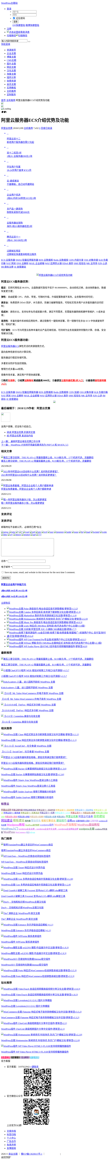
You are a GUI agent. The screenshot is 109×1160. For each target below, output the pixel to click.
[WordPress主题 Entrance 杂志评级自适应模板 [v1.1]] (27, 925)
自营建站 (20, 267)
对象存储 (91, 260)
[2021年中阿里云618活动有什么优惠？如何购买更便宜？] (30, 471)
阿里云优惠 (6, 128)
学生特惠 (34, 1057)
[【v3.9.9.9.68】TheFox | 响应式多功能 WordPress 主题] (28, 705)
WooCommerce (20, 832)
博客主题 (11, 57)
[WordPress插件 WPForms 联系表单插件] (21, 936)
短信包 (80, 263)
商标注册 (7, 267)
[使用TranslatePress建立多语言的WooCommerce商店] (27, 844)
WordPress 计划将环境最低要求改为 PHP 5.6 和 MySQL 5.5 (34, 445)
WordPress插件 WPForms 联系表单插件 (20, 942)
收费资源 (11, 81)
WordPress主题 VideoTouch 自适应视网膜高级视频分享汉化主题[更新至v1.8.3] (39, 994)
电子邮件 (6, 567)
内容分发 (76, 260)
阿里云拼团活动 (29, 810)
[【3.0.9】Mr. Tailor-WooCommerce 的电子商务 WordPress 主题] (32, 693)
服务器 (28, 821)
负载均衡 (101, 392)
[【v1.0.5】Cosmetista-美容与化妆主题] (20, 716)
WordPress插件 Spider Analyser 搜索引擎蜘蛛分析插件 (27, 797)
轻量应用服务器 (27, 260)
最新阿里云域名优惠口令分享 (20, 441)
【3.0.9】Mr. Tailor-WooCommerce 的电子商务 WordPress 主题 (31, 699)
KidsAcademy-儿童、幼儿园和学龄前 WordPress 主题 (27, 687)
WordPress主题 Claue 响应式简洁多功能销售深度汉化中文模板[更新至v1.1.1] (38, 740)
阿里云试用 (6, 810)
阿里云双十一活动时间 (46, 810)
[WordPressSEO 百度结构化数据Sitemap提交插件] (25, 959)
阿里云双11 (61, 817)
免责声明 (11, 1145)
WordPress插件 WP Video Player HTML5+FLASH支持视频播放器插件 (35, 1052)
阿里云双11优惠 (50, 817)
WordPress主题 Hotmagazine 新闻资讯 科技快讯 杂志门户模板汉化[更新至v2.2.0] (40, 1040)
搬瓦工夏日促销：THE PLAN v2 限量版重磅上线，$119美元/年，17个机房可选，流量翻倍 (46, 461)
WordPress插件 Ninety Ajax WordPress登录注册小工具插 (28, 786)
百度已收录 (46, 128)
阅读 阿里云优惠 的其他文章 (21, 432)
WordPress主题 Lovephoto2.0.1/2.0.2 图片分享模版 (25, 1006)
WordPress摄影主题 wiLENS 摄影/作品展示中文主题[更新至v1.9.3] (33, 953)
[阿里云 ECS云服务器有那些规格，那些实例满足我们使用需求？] (34, 757)
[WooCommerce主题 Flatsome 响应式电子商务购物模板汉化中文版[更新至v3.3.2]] (41, 1012)
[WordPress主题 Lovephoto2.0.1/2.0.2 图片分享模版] (26, 1000)
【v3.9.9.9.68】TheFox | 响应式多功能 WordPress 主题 (27, 710)
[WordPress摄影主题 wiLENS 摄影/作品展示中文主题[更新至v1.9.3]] (35, 947)
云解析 (22, 263)
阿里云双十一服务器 (12, 813)
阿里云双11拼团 (24, 817)
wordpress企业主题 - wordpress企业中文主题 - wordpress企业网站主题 (48, 829)
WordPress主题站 (9, 3)
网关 (11, 263)
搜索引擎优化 (48, 820)
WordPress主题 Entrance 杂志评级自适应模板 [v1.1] (26, 930)
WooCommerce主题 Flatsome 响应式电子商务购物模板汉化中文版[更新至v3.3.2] (40, 1017)
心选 (102, 263)
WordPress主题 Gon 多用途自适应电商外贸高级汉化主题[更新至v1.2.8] (36, 885)
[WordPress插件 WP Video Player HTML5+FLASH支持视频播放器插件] (36, 1046)
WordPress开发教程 (65, 824)
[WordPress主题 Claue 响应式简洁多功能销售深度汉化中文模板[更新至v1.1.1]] (40, 734)
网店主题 (11, 67)
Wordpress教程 (16, 824)
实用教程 (11, 87)
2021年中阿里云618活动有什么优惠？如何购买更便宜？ (29, 475)
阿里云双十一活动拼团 (65, 810)
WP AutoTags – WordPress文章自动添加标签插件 (24, 862)
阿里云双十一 (77, 813)
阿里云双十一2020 (62, 813)
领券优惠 (5, 1057)
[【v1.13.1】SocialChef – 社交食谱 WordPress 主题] (26, 746)
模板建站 (18, 820)
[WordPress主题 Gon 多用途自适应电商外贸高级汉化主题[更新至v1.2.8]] (37, 879)
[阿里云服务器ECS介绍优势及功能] (54, 275)
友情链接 (11, 1148)
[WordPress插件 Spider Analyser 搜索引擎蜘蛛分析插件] (28, 791)
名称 (4, 561)
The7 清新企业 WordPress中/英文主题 (19, 919)
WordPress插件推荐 (32, 825)
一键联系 (34, 1067)
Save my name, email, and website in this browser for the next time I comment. (40, 572)
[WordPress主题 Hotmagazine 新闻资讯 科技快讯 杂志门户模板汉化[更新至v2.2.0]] (41, 1034)
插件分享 (11, 77)
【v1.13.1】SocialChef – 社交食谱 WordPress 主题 (25, 751)
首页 (3, 100)
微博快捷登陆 (32, 25)
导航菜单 (5, 44)
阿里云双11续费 (89, 813)
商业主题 (13, 1154)
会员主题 (11, 84)
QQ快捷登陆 (18, 25)
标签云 (5, 803)
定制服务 (11, 94)
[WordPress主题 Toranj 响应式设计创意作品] (23, 867)
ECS (28, 832)
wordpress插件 (47, 825)
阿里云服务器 (17, 810)
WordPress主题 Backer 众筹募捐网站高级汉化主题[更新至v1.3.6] (32, 774)
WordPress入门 (9, 828)
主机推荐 (11, 91)
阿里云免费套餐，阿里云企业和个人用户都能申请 (26, 489)
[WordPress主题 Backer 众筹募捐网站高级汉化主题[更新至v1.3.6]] (33, 769)
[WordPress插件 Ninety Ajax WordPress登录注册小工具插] (29, 780)
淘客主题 (11, 74)
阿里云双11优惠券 (37, 817)
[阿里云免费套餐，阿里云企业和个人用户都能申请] (27, 485)
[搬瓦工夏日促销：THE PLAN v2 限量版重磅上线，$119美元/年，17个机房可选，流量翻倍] (47, 457)
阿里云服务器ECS (10, 346)
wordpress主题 (87, 828)
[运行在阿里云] (53, 1154)
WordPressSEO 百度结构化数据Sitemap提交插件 (24, 965)
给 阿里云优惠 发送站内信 (20, 435)
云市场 (91, 263)
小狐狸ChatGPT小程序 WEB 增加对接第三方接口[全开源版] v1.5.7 (34, 676)
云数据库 (46, 260)
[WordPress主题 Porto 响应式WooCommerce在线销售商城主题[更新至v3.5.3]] (38, 970)
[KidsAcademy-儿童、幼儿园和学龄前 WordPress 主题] (28, 682)
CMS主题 (11, 60)
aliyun (32, 832)
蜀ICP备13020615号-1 (31, 1154)
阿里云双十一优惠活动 (30, 813)
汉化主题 (11, 70)
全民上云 (25, 1057)
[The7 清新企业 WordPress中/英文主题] (20, 913)
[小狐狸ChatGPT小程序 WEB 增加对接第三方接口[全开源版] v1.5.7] (35, 670)
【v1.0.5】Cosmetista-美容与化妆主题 (19, 722)
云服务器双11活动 (83, 821)
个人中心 (11, 1138)
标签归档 (11, 1134)
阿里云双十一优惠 (47, 813)
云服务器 (8, 260)
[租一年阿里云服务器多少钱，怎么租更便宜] (24, 499)
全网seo (71, 820)
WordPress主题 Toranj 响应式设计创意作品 (22, 873)
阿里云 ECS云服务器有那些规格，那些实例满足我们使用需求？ (33, 763)
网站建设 (6, 820)
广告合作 (11, 1141)
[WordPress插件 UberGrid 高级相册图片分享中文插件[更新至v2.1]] (34, 1023)
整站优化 (36, 820)
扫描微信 (11, 35)
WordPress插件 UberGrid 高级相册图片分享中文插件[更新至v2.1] (33, 1029)
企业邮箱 (36, 263)
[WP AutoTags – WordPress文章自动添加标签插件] (26, 856)
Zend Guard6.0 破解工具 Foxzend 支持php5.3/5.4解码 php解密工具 (33, 896)
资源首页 (11, 50)
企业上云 (15, 1057)
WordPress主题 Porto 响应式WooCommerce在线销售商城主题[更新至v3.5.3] (37, 976)
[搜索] (29, 41)
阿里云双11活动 (11, 817)
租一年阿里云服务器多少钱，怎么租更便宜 (22, 503)
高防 (67, 263)
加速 (74, 392)
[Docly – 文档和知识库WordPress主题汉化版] (23, 902)
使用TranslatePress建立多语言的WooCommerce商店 (26, 850)
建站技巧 (61, 820)
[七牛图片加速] (68, 1154)
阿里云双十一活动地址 (84, 810)
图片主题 (11, 63)
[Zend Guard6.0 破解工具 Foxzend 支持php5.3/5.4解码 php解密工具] (34, 890)
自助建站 (99, 816)
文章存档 (11, 1131)
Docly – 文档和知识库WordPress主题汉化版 (22, 907)
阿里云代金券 (85, 816)
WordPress (9, 831)
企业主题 (11, 53)
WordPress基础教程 (88, 824)
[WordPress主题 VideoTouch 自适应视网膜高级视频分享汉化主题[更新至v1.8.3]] (40, 989)
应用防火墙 (53, 263)
